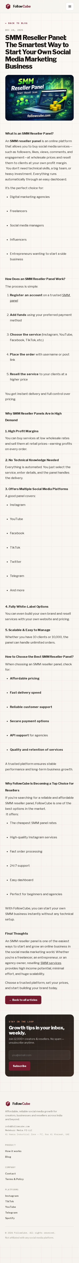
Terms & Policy (14, 1179)
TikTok (9, 1201)
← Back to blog (16, 23)
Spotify (10, 1218)
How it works (13, 1151)
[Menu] (70, 6)
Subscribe (19, 1066)
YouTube (10, 1206)
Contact (10, 1173)
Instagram (12, 1195)
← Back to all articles (23, 999)
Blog (8, 1156)
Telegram (11, 1212)
